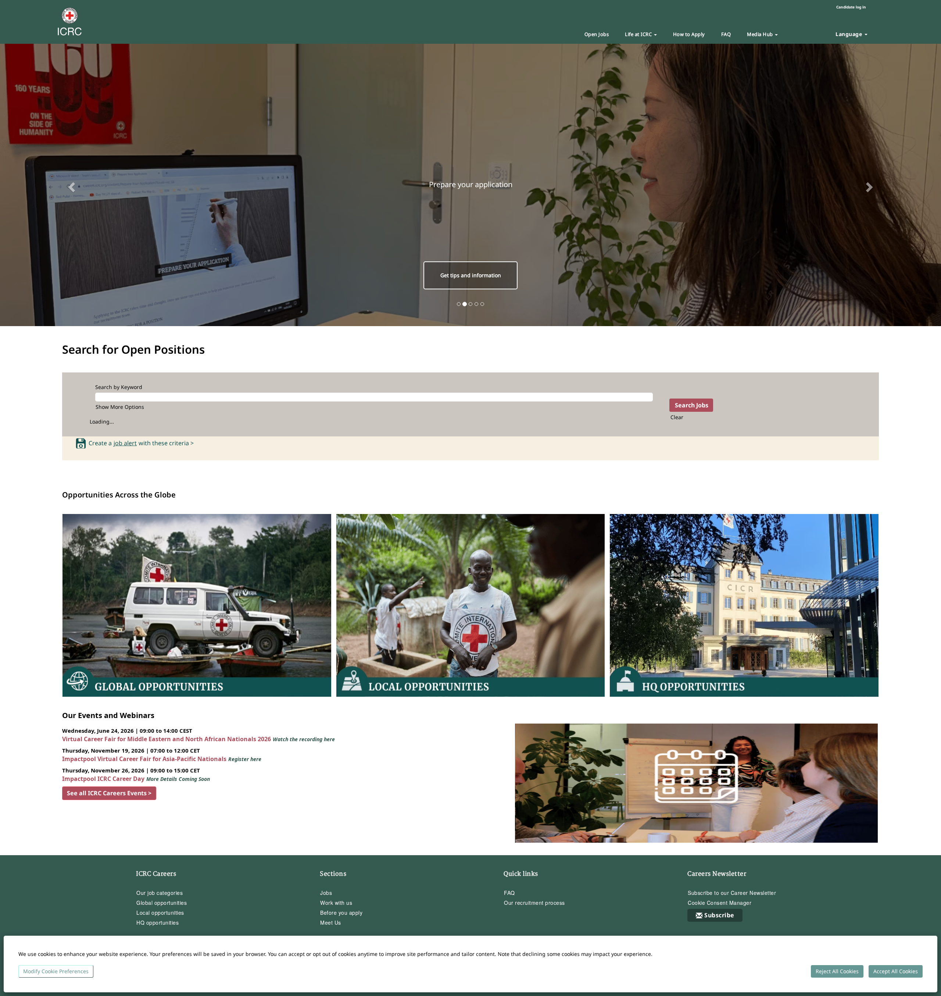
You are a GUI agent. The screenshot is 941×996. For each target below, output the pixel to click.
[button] (70, 185)
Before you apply (341, 912)
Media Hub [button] (760, 34)
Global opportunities (161, 903)
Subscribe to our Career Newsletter (732, 893)
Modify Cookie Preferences (56, 971)
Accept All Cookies (895, 971)
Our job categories (159, 893)
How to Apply (689, 34)
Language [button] (850, 34)
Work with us (336, 903)
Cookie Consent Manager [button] (719, 903)
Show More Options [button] (120, 406)
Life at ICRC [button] (639, 34)
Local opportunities (160, 912)
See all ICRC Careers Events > (109, 793)
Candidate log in (851, 7)
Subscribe (719, 915)
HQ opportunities (157, 922)
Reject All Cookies (837, 971)
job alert (125, 443)
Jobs (326, 893)
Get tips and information (470, 275)
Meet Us (330, 922)
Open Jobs (596, 34)
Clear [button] (676, 417)
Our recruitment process (534, 903)
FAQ (726, 34)
